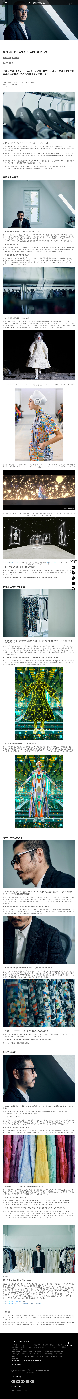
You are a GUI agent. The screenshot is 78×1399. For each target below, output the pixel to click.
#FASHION (7, 58)
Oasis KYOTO (52, 562)
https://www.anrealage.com (14, 1301)
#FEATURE (16, 58)
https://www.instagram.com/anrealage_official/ (22, 1303)
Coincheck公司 (13, 562)
